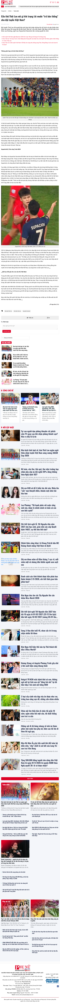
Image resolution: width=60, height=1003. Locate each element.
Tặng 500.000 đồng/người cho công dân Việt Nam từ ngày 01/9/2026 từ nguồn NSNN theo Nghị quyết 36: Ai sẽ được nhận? (39, 763)
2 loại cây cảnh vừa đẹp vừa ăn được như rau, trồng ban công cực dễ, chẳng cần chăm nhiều (40, 698)
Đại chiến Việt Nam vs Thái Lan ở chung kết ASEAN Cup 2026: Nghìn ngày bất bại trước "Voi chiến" (15, 828)
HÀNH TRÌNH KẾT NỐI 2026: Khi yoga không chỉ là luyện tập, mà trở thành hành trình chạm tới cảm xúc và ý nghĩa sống (16, 943)
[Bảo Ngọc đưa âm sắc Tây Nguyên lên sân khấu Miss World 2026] (10, 599)
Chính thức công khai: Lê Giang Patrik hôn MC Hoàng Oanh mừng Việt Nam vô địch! (40, 544)
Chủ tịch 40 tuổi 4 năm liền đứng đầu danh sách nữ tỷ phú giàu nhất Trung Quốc (16, 890)
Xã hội (3, 402)
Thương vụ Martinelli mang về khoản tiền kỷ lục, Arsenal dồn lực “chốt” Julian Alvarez (30, 408)
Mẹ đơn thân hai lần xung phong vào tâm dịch (14, 872)
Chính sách (28, 625)
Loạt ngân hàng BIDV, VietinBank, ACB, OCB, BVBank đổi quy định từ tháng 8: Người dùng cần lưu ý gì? (49, 408)
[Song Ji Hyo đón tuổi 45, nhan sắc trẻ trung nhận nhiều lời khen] (10, 634)
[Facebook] (58, 986)
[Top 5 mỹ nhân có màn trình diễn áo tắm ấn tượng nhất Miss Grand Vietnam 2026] (15, 908)
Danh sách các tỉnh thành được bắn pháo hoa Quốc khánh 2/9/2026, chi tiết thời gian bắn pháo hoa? (39, 579)
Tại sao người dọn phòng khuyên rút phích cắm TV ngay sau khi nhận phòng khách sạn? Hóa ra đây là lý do (39, 434)
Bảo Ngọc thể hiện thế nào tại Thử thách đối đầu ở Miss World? (39, 648)
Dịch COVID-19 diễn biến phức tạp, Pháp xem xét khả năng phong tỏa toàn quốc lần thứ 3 (45, 828)
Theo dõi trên (49, 24)
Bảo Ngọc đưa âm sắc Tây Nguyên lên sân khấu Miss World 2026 (38, 596)
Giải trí (27, 642)
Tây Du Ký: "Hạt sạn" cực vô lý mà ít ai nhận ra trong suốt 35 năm (45, 822)
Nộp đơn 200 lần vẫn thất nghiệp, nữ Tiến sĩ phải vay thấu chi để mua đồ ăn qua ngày (16, 949)
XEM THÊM (30, 778)
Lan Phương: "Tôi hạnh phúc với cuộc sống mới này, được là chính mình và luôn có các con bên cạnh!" (38, 508)
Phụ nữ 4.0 (6, 901)
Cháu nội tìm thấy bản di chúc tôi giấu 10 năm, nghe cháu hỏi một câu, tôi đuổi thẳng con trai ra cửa (39, 713)
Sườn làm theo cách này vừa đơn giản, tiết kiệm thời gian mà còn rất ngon (45, 938)
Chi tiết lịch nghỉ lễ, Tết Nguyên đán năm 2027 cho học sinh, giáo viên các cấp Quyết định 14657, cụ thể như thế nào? (38, 527)
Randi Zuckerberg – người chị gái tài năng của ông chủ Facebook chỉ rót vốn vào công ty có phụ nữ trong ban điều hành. (14, 861)
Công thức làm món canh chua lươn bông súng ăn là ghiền (44, 920)
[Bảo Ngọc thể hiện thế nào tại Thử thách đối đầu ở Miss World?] (10, 651)
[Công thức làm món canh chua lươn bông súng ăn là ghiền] (45, 908)
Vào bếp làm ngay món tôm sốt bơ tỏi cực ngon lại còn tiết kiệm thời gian (44, 945)
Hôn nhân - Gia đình (30, 721)
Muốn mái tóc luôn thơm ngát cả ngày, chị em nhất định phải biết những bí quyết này (15, 930)
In (49, 317)
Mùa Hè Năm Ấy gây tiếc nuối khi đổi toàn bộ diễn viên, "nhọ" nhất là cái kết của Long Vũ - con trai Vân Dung (39, 746)
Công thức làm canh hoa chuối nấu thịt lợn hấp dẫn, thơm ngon (45, 951)
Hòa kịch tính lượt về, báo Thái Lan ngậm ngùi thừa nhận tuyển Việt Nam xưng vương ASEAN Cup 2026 (10, 408)
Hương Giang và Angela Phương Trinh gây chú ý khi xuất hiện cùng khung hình (39, 664)
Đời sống (27, 445)
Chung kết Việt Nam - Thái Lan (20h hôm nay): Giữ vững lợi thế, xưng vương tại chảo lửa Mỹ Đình (15, 834)
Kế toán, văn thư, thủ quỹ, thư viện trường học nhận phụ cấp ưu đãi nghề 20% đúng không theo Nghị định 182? (40, 472)
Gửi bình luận (6, 331)
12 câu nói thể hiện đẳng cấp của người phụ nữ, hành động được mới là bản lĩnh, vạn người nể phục (44, 804)
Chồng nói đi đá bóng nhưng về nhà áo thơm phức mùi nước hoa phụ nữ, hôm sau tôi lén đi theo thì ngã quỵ (39, 728)
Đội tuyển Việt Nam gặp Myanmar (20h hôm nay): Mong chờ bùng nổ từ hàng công (24, 37)
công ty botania (8, 338)
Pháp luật (28, 483)
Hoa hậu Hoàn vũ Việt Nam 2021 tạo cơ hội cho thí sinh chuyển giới (44, 815)
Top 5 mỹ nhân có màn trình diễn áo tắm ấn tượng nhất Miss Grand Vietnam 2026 (15, 920)
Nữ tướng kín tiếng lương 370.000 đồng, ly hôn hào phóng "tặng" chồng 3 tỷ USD (15, 877)
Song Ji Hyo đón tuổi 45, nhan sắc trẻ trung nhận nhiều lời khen (39, 632)
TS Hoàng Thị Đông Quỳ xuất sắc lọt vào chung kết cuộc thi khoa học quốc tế (15, 884)
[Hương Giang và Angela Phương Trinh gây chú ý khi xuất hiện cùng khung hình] (10, 667)
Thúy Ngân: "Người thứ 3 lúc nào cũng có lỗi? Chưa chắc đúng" (44, 834)
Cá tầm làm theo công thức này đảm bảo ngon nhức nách (45, 932)
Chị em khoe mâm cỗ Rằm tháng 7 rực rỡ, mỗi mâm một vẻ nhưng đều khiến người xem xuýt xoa (39, 562)
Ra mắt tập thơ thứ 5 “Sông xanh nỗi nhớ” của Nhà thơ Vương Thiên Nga (15, 937)
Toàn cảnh (5, 784)
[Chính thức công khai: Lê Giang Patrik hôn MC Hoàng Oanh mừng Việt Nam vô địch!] (10, 547)
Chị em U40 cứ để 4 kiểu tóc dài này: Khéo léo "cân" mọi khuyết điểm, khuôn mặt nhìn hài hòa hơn (40, 491)
